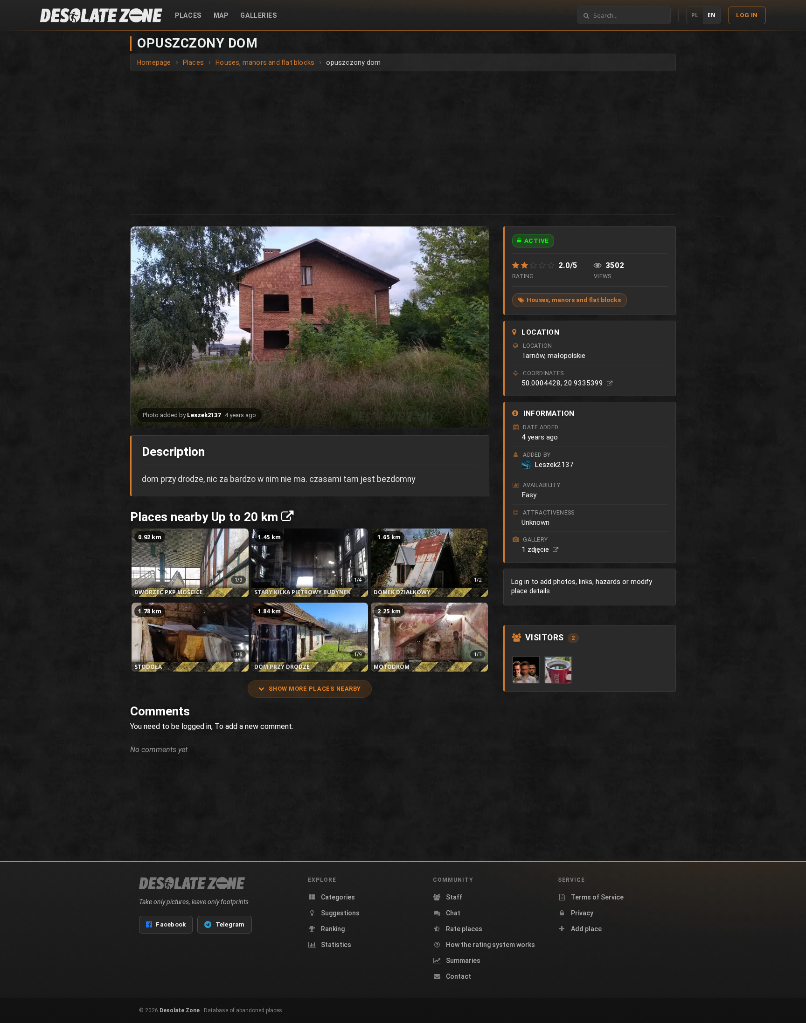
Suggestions (340, 913)
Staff (454, 897)
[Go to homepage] (101, 15)
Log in (747, 15)
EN (712, 15)
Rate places (464, 929)
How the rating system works (490, 944)
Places (188, 15)
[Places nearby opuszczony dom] (287, 517)
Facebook (171, 924)
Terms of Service (597, 897)
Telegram (230, 924)
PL (694, 15)
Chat (453, 913)
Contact (458, 976)
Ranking (333, 929)
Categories (338, 897)
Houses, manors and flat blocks (574, 299)
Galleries (258, 15)
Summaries (463, 960)
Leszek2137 (204, 415)
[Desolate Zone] (192, 883)
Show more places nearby (315, 688)
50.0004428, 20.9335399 (563, 383)
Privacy (582, 913)
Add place (586, 929)
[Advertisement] (403, 141)
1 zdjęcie (536, 549)
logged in (196, 726)
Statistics (336, 944)
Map (221, 15)
